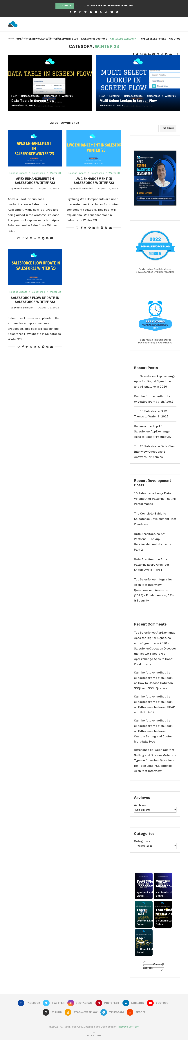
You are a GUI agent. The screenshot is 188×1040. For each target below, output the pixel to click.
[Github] (101, 11)
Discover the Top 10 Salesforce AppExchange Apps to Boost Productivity (152, 431)
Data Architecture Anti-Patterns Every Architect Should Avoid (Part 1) (151, 565)
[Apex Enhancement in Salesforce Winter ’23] (35, 148)
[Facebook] (70, 11)
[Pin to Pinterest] (31, 238)
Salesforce (50, 96)
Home (18, 39)
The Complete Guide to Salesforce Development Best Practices (155, 519)
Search (168, 128)
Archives (140, 805)
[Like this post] (18, 238)
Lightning (114, 96)
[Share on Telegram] (43, 238)
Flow (14, 96)
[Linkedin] (91, 11)
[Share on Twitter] (27, 238)
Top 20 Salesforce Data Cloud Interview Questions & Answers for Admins (155, 452)
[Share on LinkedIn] (35, 238)
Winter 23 (67, 96)
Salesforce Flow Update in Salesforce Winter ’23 (35, 300)
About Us (174, 39)
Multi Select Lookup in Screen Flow (128, 101)
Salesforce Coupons (94, 39)
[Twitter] (75, 11)
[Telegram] (112, 11)
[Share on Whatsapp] (39, 238)
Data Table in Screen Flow (32, 101)
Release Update (30, 96)
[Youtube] (96, 11)
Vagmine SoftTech (128, 1026)
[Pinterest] (85, 11)
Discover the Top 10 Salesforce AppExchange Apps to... (118, 5)
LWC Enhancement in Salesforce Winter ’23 (94, 181)
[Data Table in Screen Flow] (50, 83)
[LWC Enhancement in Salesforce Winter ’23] (93, 148)
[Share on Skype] (47, 238)
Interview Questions (38, 39)
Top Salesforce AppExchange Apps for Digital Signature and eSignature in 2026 (155, 381)
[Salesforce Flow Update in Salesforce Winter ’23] (35, 267)
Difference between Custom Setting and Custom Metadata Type (153, 736)
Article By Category (123, 39)
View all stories (153, 966)
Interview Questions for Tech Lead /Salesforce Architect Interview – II (154, 766)
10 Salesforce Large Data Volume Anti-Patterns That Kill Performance (155, 499)
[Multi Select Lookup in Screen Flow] (138, 83)
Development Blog (66, 39)
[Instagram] (80, 11)
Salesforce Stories (153, 39)
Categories (142, 841)
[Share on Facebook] (23, 238)
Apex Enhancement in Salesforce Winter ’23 (35, 181)
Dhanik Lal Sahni (24, 188)
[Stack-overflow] (106, 11)
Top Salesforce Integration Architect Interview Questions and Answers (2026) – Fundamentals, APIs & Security (154, 590)
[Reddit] (117, 11)
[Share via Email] (51, 238)
